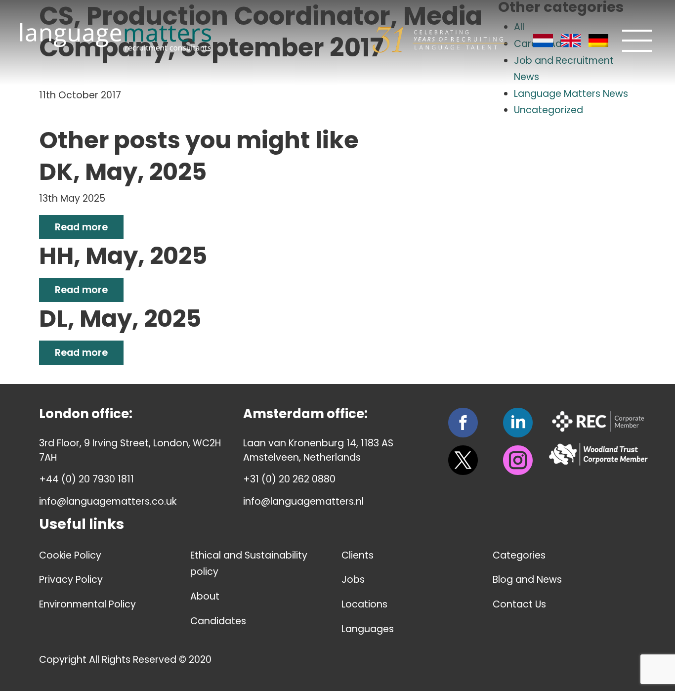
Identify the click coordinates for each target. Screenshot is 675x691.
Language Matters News (571, 93)
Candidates (218, 621)
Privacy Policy (71, 579)
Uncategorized (548, 110)
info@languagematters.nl (303, 501)
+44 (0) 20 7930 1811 (86, 479)
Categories (519, 555)
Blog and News (527, 579)
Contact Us (519, 604)
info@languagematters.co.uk (107, 501)
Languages (367, 629)
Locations (364, 604)
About (204, 596)
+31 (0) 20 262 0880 (289, 479)
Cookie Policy (70, 555)
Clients (357, 555)
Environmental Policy (87, 604)
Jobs (353, 579)
